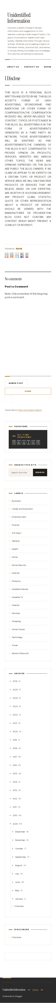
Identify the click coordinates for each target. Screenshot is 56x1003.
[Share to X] (17, 255)
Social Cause (18, 629)
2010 (15, 815)
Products (16, 581)
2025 (15, 689)
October (19, 848)
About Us (13, 67)
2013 (15, 790)
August (18, 865)
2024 (15, 698)
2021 (15, 723)
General (15, 540)
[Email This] (7, 255)
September (20, 857)
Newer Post (16, 383)
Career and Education (22, 508)
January (19, 898)
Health (15, 549)
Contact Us (31, 67)
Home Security (19, 565)
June (17, 882)
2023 (15, 706)
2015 (15, 773)
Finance (15, 525)
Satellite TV (17, 597)
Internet (16, 573)
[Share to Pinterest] (27, 255)
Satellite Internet (20, 589)
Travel (15, 645)
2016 (15, 765)
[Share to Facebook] (22, 255)
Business (16, 500)
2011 (14, 807)
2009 (15, 823)
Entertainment (19, 516)
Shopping (16, 621)
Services (16, 613)
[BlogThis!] (12, 255)
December (20, 831)
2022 (15, 714)
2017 (15, 756)
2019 (15, 739)
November (20, 840)
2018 (15, 748)
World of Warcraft (20, 653)
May (17, 890)
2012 (15, 798)
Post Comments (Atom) (30, 410)
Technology (17, 637)
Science (15, 605)
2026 (15, 681)
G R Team (16, 533)
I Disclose (18, 906)
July (17, 873)
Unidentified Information (18, 18)
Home (28, 391)
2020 (15, 731)
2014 (15, 781)
